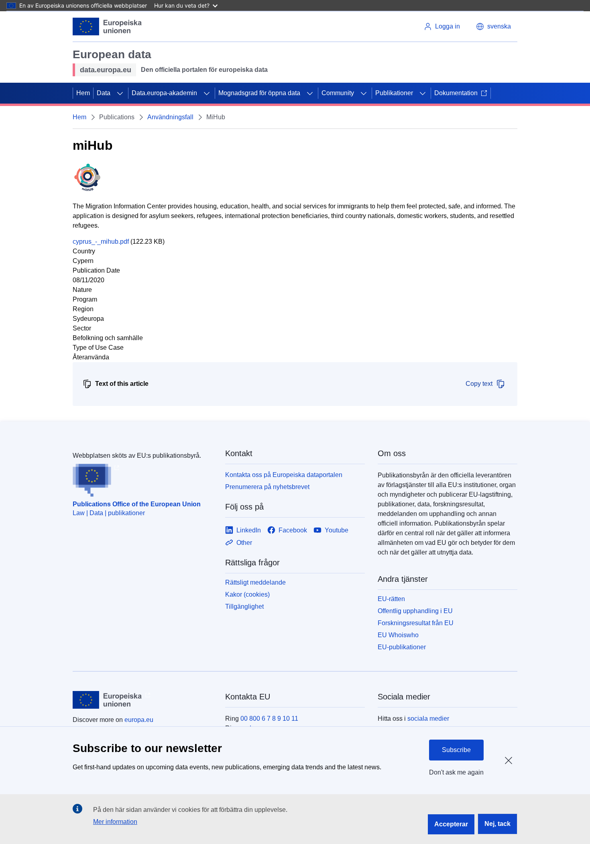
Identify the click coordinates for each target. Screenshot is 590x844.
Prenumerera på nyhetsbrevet (267, 486)
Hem (83, 93)
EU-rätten (391, 598)
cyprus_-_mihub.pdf (101, 241)
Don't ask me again (456, 772)
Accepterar (451, 824)
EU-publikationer (402, 647)
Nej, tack (497, 823)
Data (103, 93)
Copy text (479, 383)
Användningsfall (170, 117)
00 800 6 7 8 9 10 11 (269, 718)
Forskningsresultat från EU (416, 623)
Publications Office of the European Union (137, 504)
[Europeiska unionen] (107, 26)
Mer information (115, 821)
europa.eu (138, 719)
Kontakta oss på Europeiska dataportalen (283, 474)
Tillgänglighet (244, 606)
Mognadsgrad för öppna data (259, 93)
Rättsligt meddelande (255, 582)
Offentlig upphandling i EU (415, 611)
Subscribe (456, 749)
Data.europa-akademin (164, 93)
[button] (493, 26)
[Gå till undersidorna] (120, 93)
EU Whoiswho (398, 635)
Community (337, 93)
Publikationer (394, 93)
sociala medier (428, 718)
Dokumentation (456, 93)
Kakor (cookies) (247, 594)
